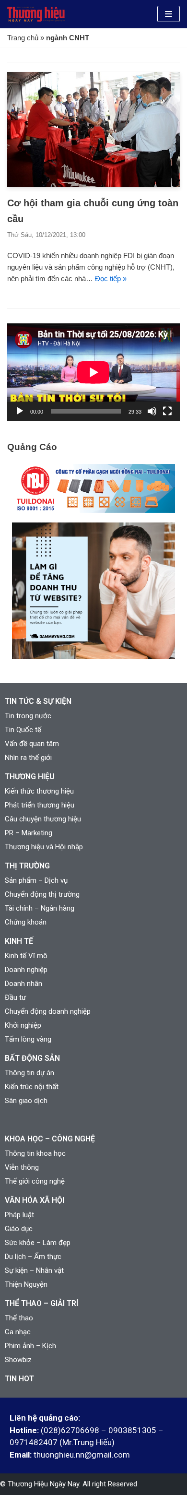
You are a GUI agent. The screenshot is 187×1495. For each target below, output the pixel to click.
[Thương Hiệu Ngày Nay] (36, 14)
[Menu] (168, 14)
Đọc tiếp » (111, 278)
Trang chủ (22, 38)
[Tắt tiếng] (152, 411)
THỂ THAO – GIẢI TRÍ (41, 1303)
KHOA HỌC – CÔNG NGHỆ (50, 1138)
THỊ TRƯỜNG (27, 865)
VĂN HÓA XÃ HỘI (34, 1200)
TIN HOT (19, 1378)
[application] (93, 372)
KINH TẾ (19, 941)
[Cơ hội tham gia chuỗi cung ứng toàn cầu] (93, 184)
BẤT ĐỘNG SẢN (32, 1058)
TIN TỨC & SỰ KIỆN (38, 701)
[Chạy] (19, 411)
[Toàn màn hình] (167, 411)
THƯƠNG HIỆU (30, 776)
